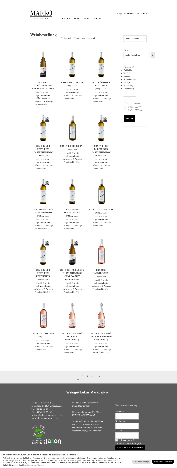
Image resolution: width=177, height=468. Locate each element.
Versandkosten (45, 95)
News (86, 18)
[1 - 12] (125, 103)
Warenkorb (129, 13)
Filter (130, 118)
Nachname (120, 421)
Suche (126, 50)
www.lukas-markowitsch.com (45, 418)
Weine (77, 18)
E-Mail (118, 430)
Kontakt (98, 18)
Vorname (119, 411)
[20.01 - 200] (125, 110)
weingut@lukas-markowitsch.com (47, 415)
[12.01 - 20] (125, 107)
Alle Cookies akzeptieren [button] (163, 461)
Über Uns (65, 18)
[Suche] (153, 55)
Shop (119, 13)
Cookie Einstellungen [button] (141, 461)
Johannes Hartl (95, 430)
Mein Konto (142, 13)
